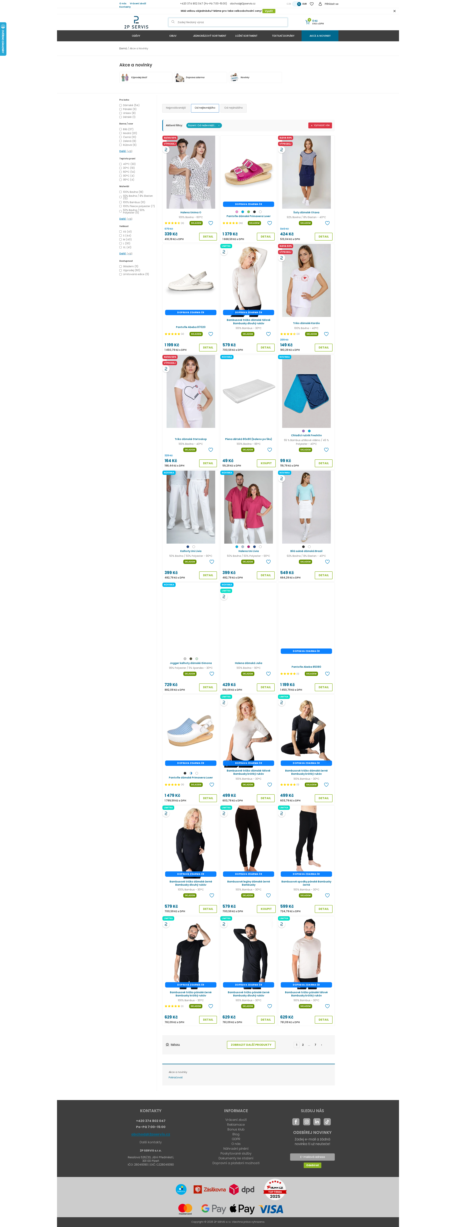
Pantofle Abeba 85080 (306, 666)
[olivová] (191, 659)
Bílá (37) (128, 129)
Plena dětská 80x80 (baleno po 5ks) (248, 439)
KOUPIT (266, 463)
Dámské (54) (131, 105)
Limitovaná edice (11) (136, 274)
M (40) (127, 239)
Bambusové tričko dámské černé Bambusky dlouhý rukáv (191, 883)
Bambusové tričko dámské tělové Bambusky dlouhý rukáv (248, 321)
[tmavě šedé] (185, 659)
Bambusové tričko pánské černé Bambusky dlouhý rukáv (249, 994)
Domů (123, 48)
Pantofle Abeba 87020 (191, 327)
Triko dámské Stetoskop (191, 439)
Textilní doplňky (283, 36)
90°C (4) (128, 175)
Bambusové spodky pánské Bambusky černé (306, 883)
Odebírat (312, 1165)
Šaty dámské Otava (306, 212)
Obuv (173, 36)
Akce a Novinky (320, 36)
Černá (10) (129, 137)
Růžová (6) (130, 145)
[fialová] (303, 431)
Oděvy (136, 36)
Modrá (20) (130, 133)
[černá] (254, 212)
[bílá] (260, 212)
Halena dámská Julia (248, 663)
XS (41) (127, 231)
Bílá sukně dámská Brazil (306, 551)
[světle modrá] (242, 547)
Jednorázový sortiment (209, 36)
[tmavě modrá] (188, 547)
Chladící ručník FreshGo (306, 435)
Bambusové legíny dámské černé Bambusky (248, 883)
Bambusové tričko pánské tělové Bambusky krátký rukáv (306, 994)
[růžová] (237, 212)
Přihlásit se (331, 4)
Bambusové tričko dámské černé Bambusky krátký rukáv (306, 772)
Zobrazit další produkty (251, 1045)
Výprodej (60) (131, 270)
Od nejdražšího (233, 108)
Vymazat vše (322, 125)
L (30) (126, 243)
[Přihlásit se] (320, 4)
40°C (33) (129, 164)
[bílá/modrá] (191, 774)
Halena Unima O (190, 212)
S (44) (127, 235)
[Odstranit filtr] (218, 125)
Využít (269, 11)
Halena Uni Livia (249, 551)
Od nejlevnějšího (205, 108)
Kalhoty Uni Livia (190, 551)
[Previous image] (167, 172)
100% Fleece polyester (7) (139, 206)
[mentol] (196, 659)
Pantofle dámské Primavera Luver (249, 216)
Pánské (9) (130, 109)
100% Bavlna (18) (133, 192)
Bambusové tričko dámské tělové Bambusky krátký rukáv (248, 772)
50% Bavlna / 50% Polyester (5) (134, 211)
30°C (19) (129, 168)
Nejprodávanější (176, 108)
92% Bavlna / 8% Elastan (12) (138, 197)
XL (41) (127, 247)
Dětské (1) (129, 117)
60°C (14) (129, 172)
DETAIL (208, 237)
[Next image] (214, 172)
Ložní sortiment (246, 36)
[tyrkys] (242, 212)
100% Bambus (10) (134, 202)
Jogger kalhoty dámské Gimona (191, 663)
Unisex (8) (129, 113)
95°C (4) (128, 179)
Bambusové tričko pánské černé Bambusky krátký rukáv (191, 994)
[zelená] (248, 212)
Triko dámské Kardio (306, 323)
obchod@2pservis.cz (150, 1134)
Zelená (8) (129, 141)
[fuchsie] (248, 547)
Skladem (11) (130, 266)
